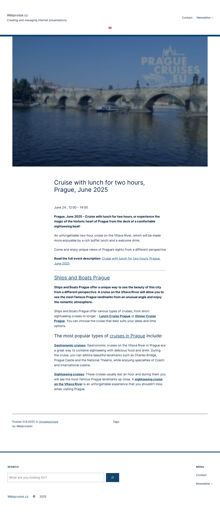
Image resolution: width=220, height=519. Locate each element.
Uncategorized (48, 421)
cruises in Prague (127, 335)
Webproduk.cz (17, 15)
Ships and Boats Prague (82, 278)
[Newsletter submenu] (212, 18)
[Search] (112, 477)
